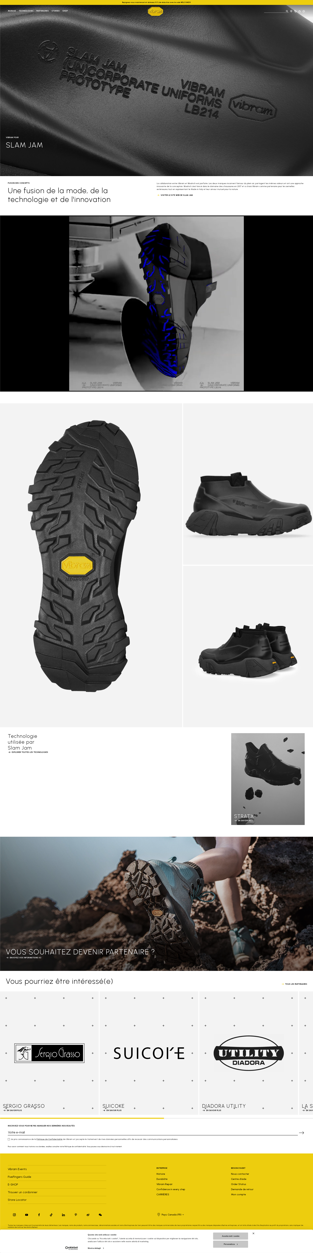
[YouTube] (26, 1214)
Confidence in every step (170, 1189)
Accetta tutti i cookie (230, 1236)
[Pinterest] (75, 1214)
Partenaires (42, 11)
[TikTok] (51, 1214)
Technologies (26, 11)
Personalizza (229, 1244)
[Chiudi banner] (253, 1233)
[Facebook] (39, 1214)
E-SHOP (13, 1184)
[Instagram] (14, 1214)
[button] (170, 1215)
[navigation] (38, 11)
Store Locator (17, 1200)
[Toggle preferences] (303, 11)
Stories (56, 11)
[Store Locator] (291, 11)
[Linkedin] (63, 1214)
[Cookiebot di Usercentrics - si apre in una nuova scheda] (71, 1248)
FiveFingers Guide (20, 1177)
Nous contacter (240, 1173)
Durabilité (162, 1179)
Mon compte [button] (238, 1194)
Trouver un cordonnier (22, 1192)
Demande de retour (242, 1189)
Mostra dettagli (94, 1248)
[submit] (301, 1133)
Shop (65, 11)
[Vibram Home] (155, 11)
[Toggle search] (287, 11)
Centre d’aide (238, 1179)
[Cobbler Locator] (295, 11)
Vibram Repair (164, 1184)
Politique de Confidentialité (49, 1139)
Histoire (160, 1173)
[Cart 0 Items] (299, 11)
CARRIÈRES (162, 1194)
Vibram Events (17, 1169)
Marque (12, 11)
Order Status (238, 1184)
